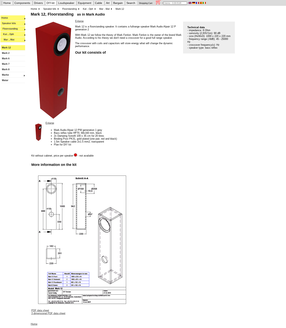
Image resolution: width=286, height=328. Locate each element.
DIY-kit (50, 2)
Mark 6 (6, 58)
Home (7, 2)
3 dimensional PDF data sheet (48, 313)
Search (130, 2)
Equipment (84, 2)
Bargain (118, 2)
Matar (5, 80)
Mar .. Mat (7, 39)
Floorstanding (9, 28)
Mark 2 (6, 53)
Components (22, 2)
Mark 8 (6, 69)
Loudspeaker (66, 2)
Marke (5, 74)
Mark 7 (6, 64)
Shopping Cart (145, 3)
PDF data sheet (40, 310)
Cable (98, 2)
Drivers (38, 2)
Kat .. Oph (7, 34)
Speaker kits (8, 23)
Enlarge (79, 21)
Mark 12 (6, 47)
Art (108, 2)
